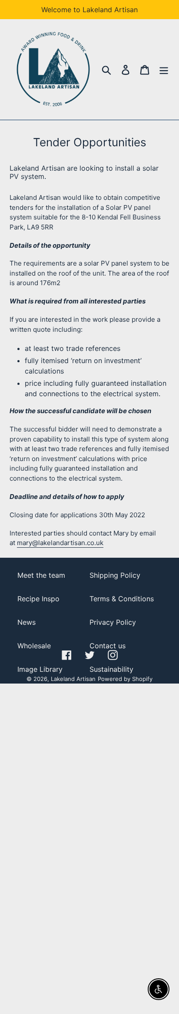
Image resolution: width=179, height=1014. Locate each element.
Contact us (108, 645)
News (26, 622)
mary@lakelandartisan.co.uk (60, 543)
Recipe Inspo (38, 598)
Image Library (40, 669)
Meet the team (41, 575)
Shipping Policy (115, 575)
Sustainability (111, 669)
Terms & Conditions (122, 598)
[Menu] (163, 69)
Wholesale (34, 645)
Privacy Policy (113, 622)
